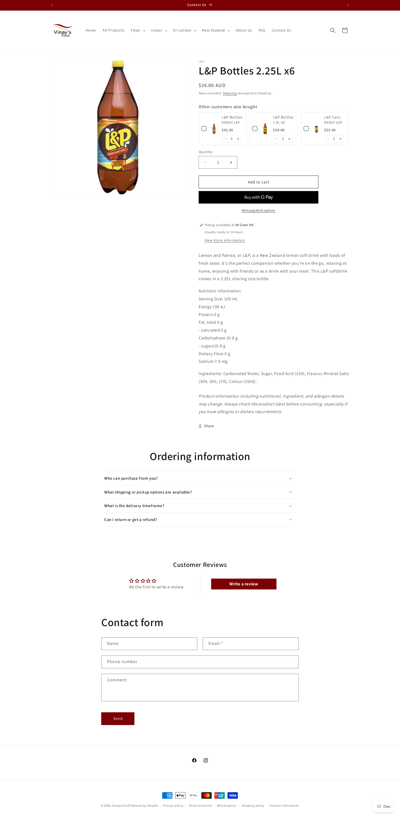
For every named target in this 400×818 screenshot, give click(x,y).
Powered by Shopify (144, 805)
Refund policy (226, 805)
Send (118, 718)
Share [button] (209, 425)
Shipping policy (253, 805)
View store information (225, 240)
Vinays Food (121, 805)
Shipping (230, 93)
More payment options (258, 210)
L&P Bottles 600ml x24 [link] (232, 120)
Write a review (243, 584)
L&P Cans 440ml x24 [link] (333, 120)
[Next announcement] (348, 5)
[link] (214, 129)
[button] (138, 30)
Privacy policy (173, 805)
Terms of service (200, 805)
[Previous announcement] (52, 5)
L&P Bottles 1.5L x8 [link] (283, 120)
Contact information (284, 805)
